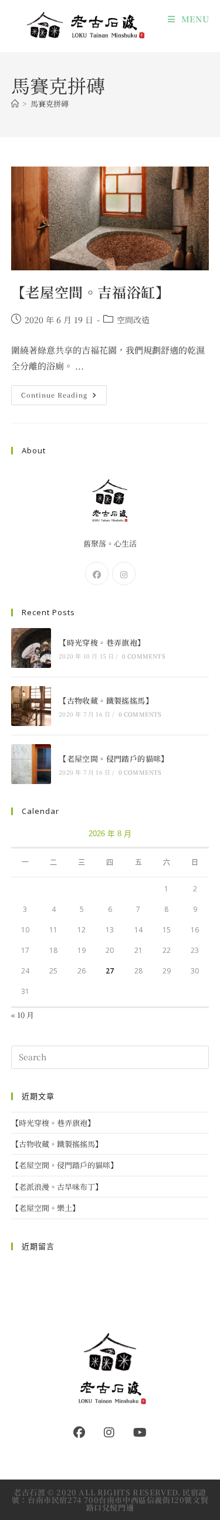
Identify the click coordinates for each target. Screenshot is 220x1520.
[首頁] (15, 103)
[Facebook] (97, 573)
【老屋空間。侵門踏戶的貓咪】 (114, 758)
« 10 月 (22, 1014)
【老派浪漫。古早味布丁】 (57, 1186)
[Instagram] (124, 573)
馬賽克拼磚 (50, 103)
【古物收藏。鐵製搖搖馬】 (106, 700)
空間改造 (133, 319)
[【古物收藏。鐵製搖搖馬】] (31, 706)
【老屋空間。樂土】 (45, 1207)
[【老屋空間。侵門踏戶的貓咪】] (31, 764)
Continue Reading (62, 397)
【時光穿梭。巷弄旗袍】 (102, 642)
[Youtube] (140, 1432)
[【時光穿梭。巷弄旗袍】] (31, 648)
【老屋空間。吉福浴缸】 (90, 291)
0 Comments (143, 656)
